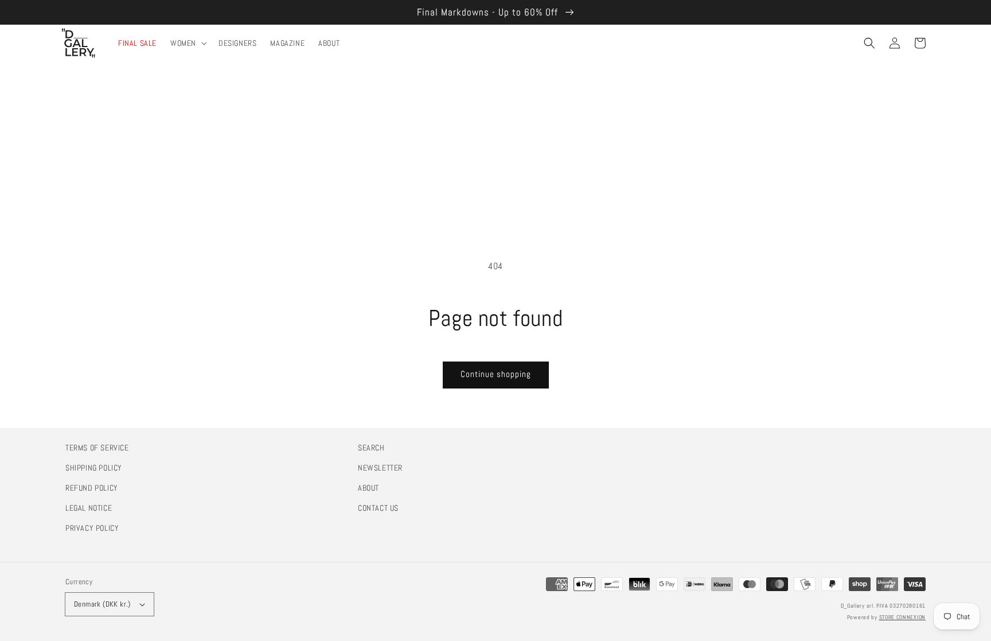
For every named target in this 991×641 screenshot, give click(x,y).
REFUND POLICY (91, 488)
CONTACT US (378, 508)
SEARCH (371, 447)
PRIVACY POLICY (92, 528)
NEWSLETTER (380, 468)
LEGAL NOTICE (88, 508)
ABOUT (368, 488)
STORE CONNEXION (902, 617)
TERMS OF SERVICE (97, 447)
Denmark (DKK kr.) (102, 604)
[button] (869, 43)
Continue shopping (496, 373)
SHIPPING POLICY (93, 468)
